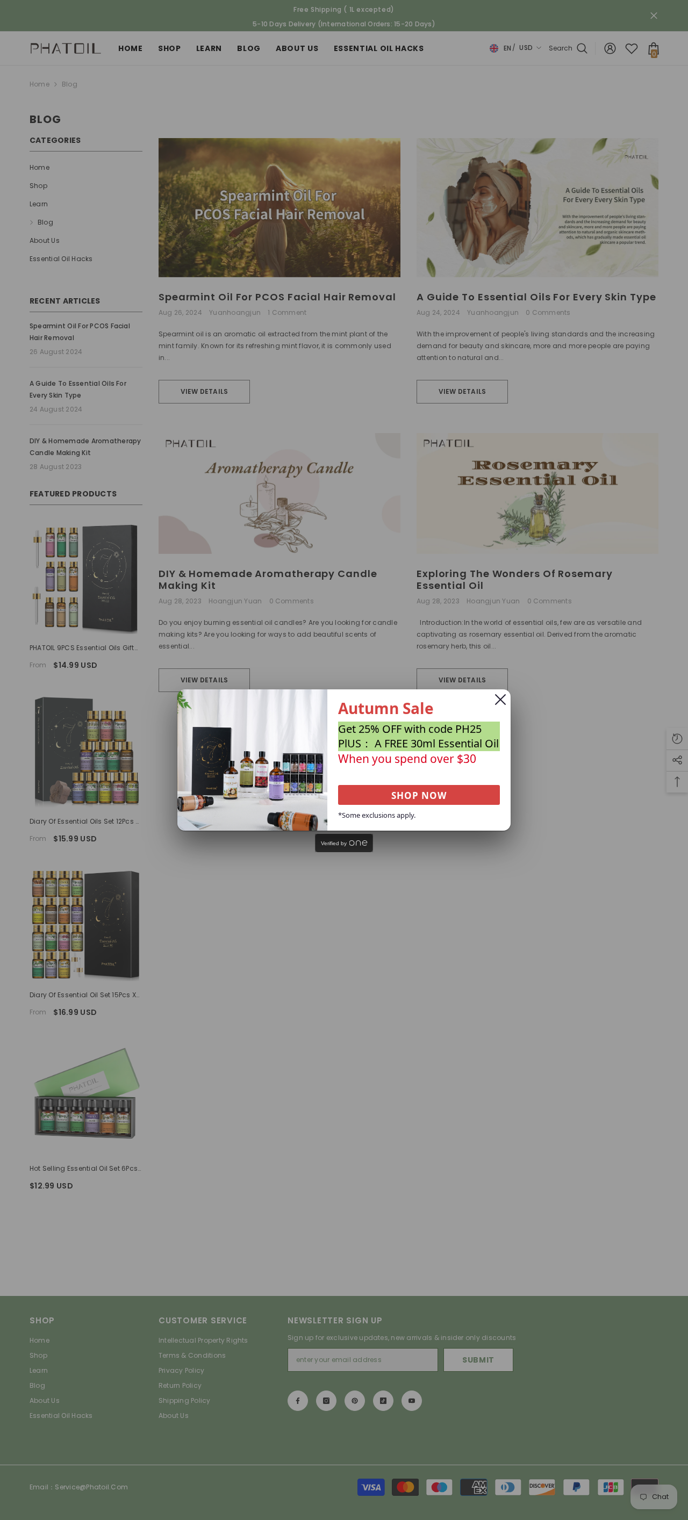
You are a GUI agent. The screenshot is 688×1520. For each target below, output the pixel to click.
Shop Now (419, 795)
